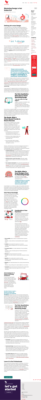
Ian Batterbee (17, 236)
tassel (32, 50)
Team (23, 387)
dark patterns (15, 301)
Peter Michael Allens (16, 65)
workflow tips (33, 52)
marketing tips (33, 47)
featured (32, 46)
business (32, 39)
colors (7, 201)
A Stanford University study (8, 322)
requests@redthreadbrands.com (27, 395)
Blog (28, 2)
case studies (21, 369)
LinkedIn (9, 58)
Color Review (11, 358)
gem (21, 104)
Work (23, 2)
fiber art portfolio (16, 35)
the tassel (9, 60)
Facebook (6, 58)
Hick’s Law (6, 281)
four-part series (8, 155)
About (26, 2)
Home (23, 383)
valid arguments (26, 326)
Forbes (25, 176)
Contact (31, 2)
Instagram (14, 58)
